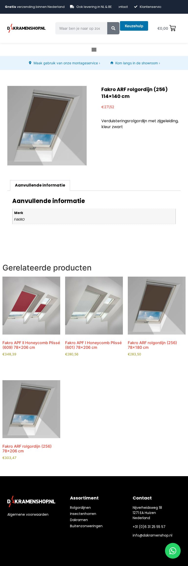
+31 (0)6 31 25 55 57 (149, 526)
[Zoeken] (113, 28)
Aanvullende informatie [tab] (40, 185)
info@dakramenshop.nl (152, 535)
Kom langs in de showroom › (137, 63)
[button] (94, 49)
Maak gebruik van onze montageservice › (67, 63)
